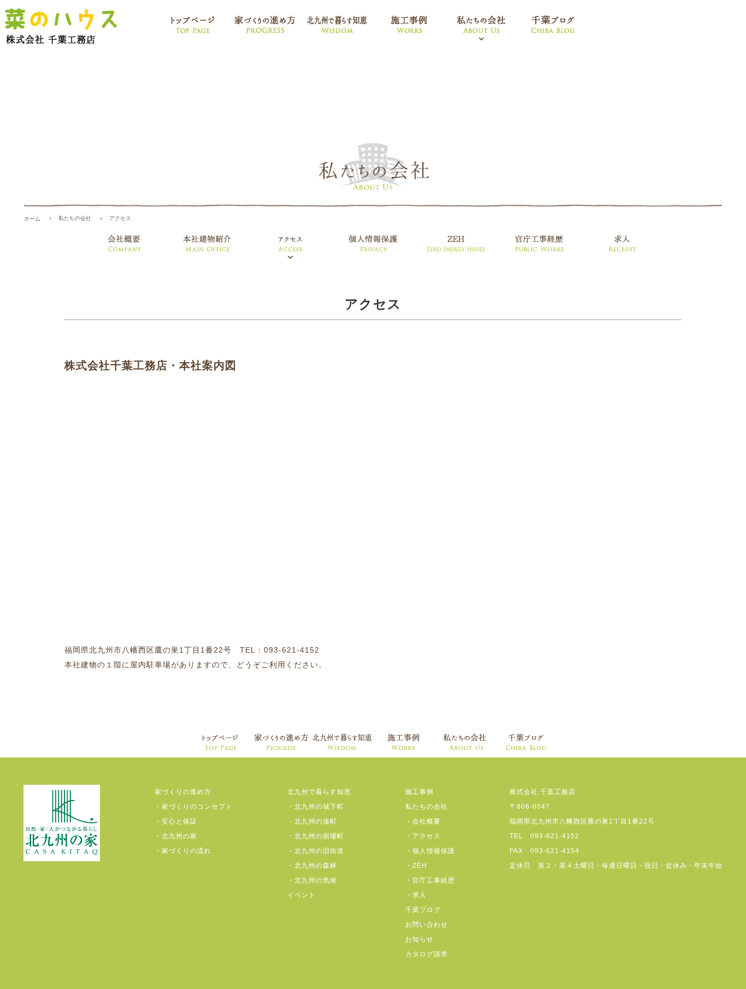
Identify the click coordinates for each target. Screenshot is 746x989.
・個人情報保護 (430, 851)
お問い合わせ (426, 924)
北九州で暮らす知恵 (319, 792)
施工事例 (419, 792)
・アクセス (423, 836)
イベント (301, 895)
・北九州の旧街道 (315, 851)
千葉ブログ (423, 910)
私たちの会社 (74, 218)
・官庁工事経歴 (430, 880)
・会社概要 (423, 821)
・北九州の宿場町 (315, 836)
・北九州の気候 (312, 880)
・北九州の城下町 (315, 806)
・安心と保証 (176, 821)
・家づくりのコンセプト (194, 806)
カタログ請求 (426, 954)
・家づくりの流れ (183, 851)
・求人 (416, 895)
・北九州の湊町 (312, 821)
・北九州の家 (176, 836)
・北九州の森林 (312, 865)
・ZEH (416, 865)
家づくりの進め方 (183, 792)
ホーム (32, 219)
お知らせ (419, 939)
